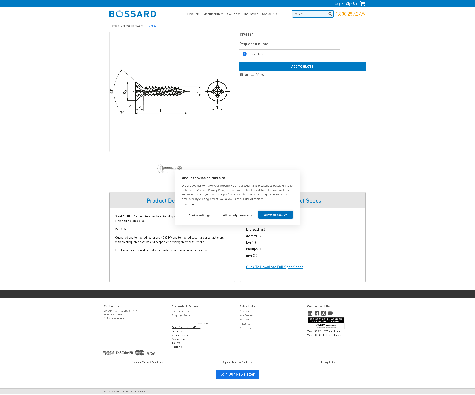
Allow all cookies (275, 215)
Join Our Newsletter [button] (237, 374)
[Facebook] (241, 74)
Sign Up (351, 4)
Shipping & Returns (182, 315)
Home (113, 25)
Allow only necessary (237, 215)
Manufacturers (213, 14)
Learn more (189, 204)
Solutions (233, 14)
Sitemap (141, 391)
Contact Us (269, 14)
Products (193, 14)
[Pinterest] (262, 74)
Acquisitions (178, 338)
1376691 (153, 25)
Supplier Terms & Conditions (237, 362)
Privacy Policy (328, 362)
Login (174, 311)
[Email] (246, 74)
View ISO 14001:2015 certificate (324, 335)
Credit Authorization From (186, 327)
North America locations (114, 318)
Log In (339, 4)
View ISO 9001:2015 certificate (323, 331)
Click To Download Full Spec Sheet (274, 267)
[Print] (252, 74)
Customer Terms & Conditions (147, 362)
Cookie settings (199, 215)
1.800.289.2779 (351, 14)
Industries (251, 14)
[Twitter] (257, 74)
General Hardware (132, 25)
